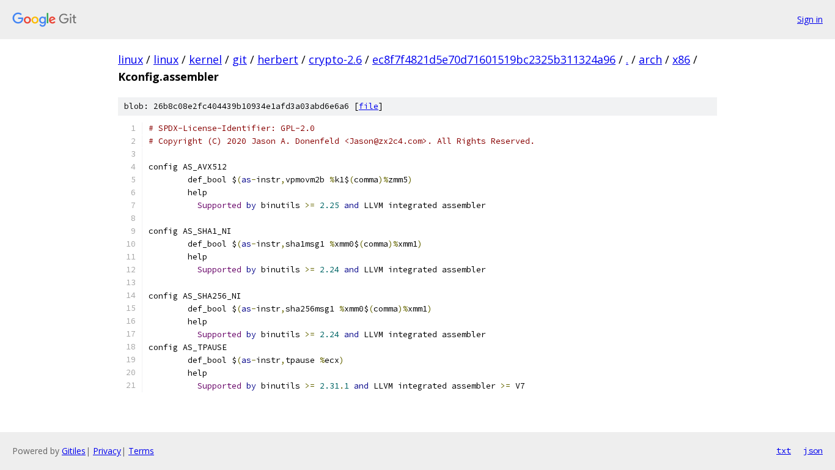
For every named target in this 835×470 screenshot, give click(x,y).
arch (650, 59)
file (368, 106)
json (813, 450)
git (239, 59)
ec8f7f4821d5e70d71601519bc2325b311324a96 (494, 59)
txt (783, 450)
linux (130, 59)
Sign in (810, 19)
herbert (277, 59)
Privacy (107, 451)
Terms (141, 451)
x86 (681, 59)
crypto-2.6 (335, 59)
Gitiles (74, 451)
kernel (205, 59)
